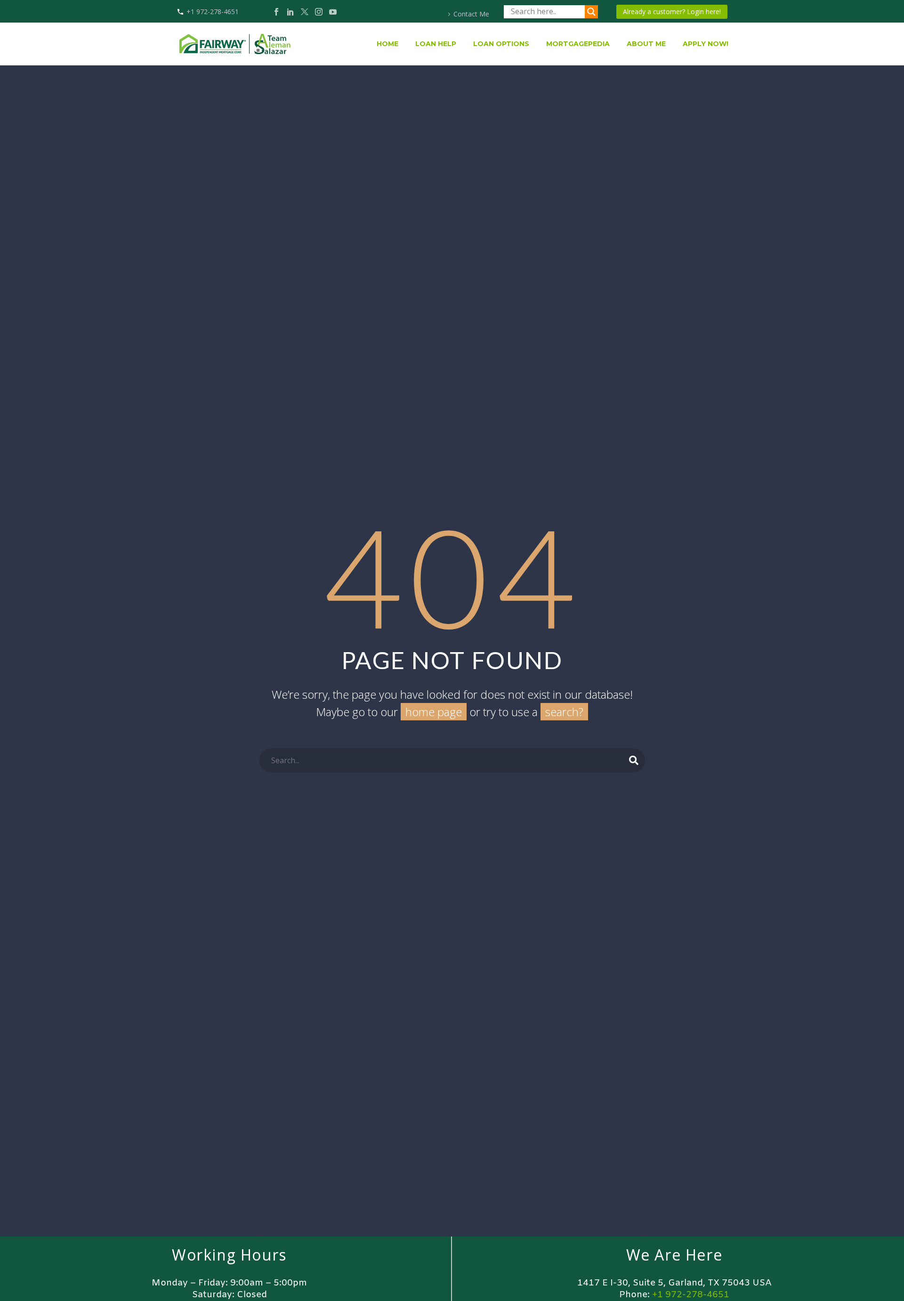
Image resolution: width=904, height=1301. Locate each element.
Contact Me (471, 13)
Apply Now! (705, 44)
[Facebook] (276, 12)
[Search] (634, 760)
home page (433, 711)
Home (387, 44)
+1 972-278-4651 (212, 11)
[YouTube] (333, 12)
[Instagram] (319, 12)
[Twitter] (305, 12)
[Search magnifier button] (591, 11)
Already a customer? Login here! (672, 11)
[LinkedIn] (290, 12)
